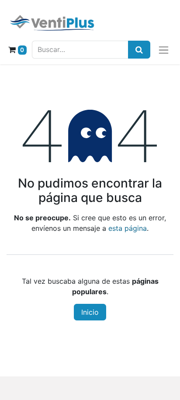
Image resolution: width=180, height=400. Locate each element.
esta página (127, 228)
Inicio (90, 312)
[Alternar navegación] (163, 49)
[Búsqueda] (139, 50)
